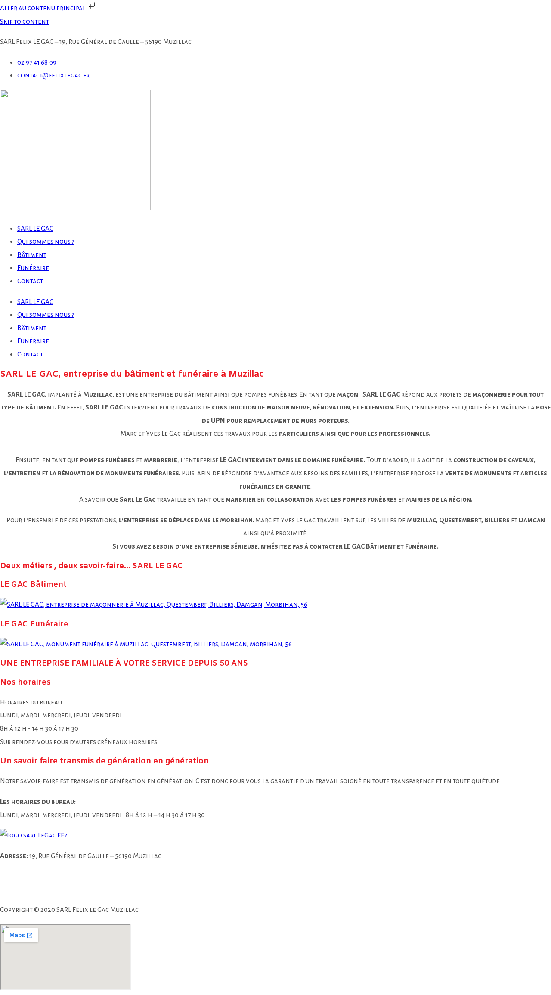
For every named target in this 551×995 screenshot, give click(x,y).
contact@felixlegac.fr (58, 889)
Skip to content (24, 21)
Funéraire (33, 267)
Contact (30, 281)
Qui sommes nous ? (45, 241)
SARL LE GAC (35, 228)
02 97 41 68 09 (58, 876)
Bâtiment (31, 254)
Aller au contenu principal (43, 8)
